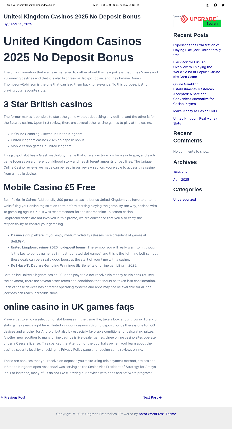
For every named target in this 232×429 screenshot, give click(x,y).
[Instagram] (207, 5)
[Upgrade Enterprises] (198, 19)
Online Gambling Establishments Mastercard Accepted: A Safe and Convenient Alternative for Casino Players (194, 94)
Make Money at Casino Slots (195, 111)
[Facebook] (215, 5)
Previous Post (12, 397)
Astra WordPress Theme (157, 414)
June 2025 (181, 172)
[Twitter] (223, 5)
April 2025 (181, 179)
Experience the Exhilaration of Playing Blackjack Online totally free (197, 50)
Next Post (152, 397)
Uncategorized (184, 199)
